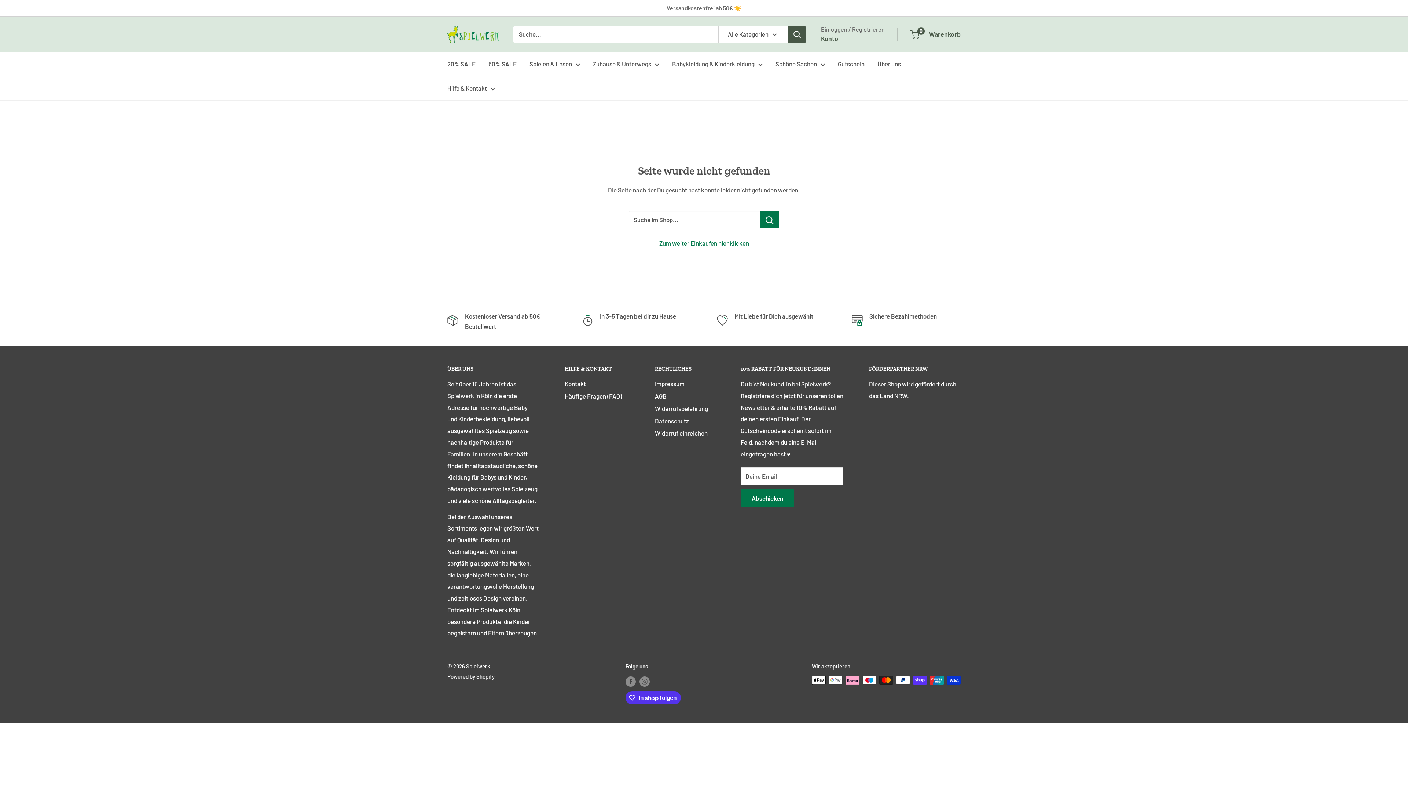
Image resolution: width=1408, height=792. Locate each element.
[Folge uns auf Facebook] (631, 681)
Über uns (889, 63)
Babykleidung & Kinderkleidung (713, 63)
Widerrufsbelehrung (681, 408)
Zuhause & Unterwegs (622, 63)
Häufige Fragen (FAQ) (593, 396)
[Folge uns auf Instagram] (644, 681)
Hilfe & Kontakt (467, 88)
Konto (829, 38)
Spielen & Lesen (550, 63)
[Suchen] (797, 34)
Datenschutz (672, 421)
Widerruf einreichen (681, 433)
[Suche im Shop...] (769, 219)
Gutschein (851, 63)
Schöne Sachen (796, 63)
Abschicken (767, 498)
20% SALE (461, 63)
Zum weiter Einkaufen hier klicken (704, 243)
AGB (661, 396)
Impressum (670, 383)
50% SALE (502, 63)
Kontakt (575, 383)
